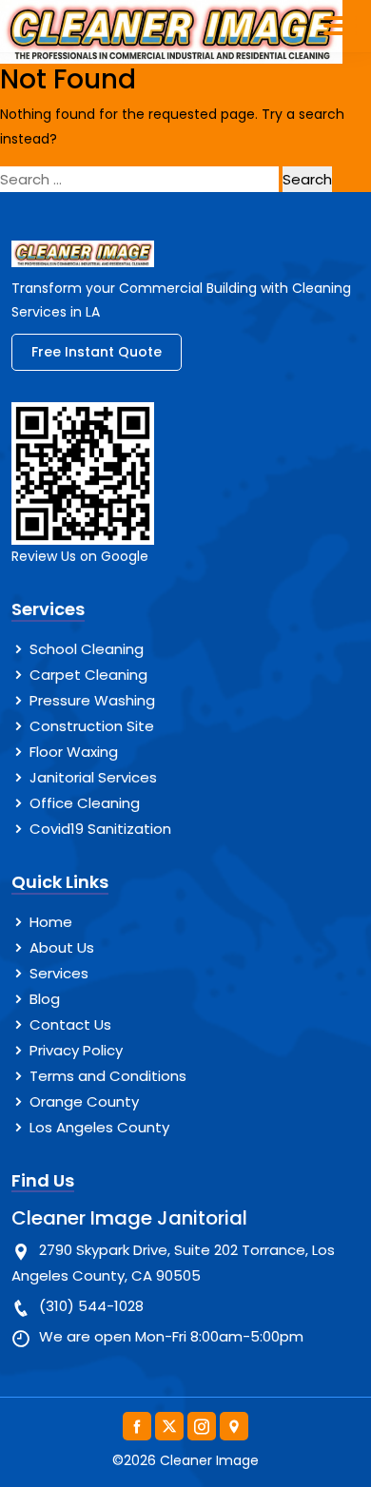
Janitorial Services (93, 777)
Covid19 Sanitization (100, 829)
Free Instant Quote (96, 351)
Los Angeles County (99, 1127)
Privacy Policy (76, 1050)
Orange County (84, 1101)
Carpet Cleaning (88, 675)
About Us (61, 947)
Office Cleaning (84, 803)
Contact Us (70, 1024)
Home (50, 922)
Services (58, 973)
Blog (44, 999)
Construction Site (91, 726)
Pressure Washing (92, 700)
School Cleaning (86, 649)
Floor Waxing (73, 752)
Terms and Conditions (107, 1076)
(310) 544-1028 (91, 1306)
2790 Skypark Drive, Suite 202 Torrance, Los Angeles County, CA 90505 (173, 1262)
